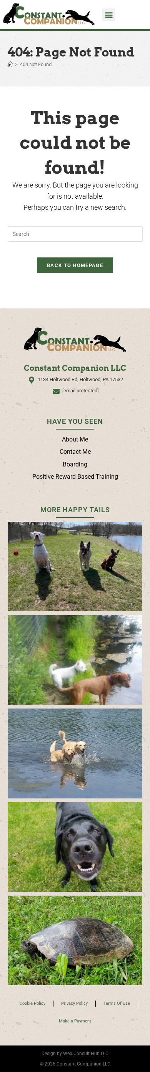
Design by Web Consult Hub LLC (75, 1053)
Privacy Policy (74, 1003)
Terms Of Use (116, 1003)
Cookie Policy (32, 1003)
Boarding (75, 464)
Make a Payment (75, 1021)
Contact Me (75, 451)
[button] (108, 14)
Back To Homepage (75, 265)
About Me (75, 439)
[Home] (10, 64)
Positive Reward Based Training (75, 476)
